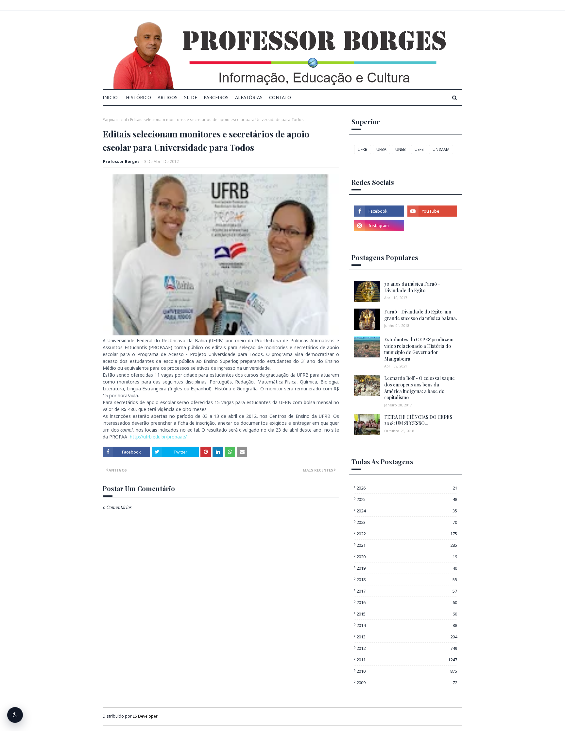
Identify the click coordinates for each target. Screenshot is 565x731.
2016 (406, 602)
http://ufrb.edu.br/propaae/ (158, 437)
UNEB (400, 149)
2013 (406, 637)
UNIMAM (441, 149)
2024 (406, 511)
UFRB (363, 149)
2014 (406, 625)
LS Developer (145, 716)
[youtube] (432, 211)
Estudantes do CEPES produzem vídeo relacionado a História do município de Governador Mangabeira (419, 349)
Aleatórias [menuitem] (249, 97)
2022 (406, 534)
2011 (406, 660)
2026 (406, 488)
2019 (406, 568)
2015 (406, 614)
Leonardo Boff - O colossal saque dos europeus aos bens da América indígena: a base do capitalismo (419, 388)
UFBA (381, 149)
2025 (406, 499)
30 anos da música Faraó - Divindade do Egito (412, 287)
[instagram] (379, 225)
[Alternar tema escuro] (15, 715)
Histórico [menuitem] (138, 97)
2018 (406, 579)
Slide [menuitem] (190, 97)
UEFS (419, 149)
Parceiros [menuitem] (216, 97)
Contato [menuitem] (280, 97)
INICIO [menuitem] (110, 97)
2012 (406, 648)
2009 (406, 683)
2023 (406, 522)
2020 (406, 557)
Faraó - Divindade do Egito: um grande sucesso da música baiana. (420, 315)
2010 (406, 671)
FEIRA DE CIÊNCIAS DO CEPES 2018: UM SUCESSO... (418, 420)
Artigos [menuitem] (168, 97)
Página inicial (115, 119)
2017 (406, 591)
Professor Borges (121, 161)
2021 (406, 545)
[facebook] (379, 211)
